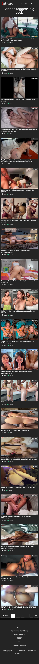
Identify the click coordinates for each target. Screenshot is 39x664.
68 (36, 616)
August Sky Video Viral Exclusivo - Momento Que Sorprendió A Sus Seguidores (18, 39)
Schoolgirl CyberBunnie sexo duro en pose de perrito (17, 190)
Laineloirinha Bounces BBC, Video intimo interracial (19, 459)
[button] (31, 3)
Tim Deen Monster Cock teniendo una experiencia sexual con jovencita (19, 130)
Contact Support (19, 645)
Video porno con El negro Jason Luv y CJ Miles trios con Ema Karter (17, 547)
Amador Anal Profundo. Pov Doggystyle (15, 430)
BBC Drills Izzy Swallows (9, 402)
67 (31, 616)
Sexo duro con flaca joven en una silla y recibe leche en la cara (17, 342)
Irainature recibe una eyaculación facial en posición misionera (19, 70)
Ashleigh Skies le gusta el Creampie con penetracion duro (15, 251)
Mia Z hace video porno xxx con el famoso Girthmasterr (16, 517)
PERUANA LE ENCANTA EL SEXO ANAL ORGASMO (18, 607)
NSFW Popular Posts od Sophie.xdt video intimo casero (18, 311)
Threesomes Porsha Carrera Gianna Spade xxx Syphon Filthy (17, 577)
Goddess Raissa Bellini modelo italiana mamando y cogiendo (19, 281)
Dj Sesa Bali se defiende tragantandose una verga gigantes (18, 221)
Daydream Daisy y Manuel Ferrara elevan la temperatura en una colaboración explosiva (16, 160)
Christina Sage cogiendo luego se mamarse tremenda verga (16, 372)
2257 (20, 642)
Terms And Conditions (19, 631)
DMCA (19, 638)
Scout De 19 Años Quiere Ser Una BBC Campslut (18, 487)
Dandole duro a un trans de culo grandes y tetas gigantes (18, 100)
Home (19, 627)
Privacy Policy (19, 634)
